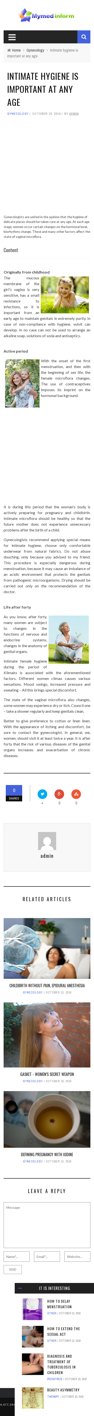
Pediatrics (54, 1379)
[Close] (20, 1288)
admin (74, 114)
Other (51, 1313)
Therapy (53, 1397)
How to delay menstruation (59, 1303)
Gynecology (18, 114)
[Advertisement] (47, 168)
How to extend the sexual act (63, 1331)
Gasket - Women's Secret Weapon (47, 1074)
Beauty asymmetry (63, 1389)
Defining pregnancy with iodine (47, 1154)
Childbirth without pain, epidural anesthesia (47, 985)
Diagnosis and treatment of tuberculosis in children (61, 1364)
